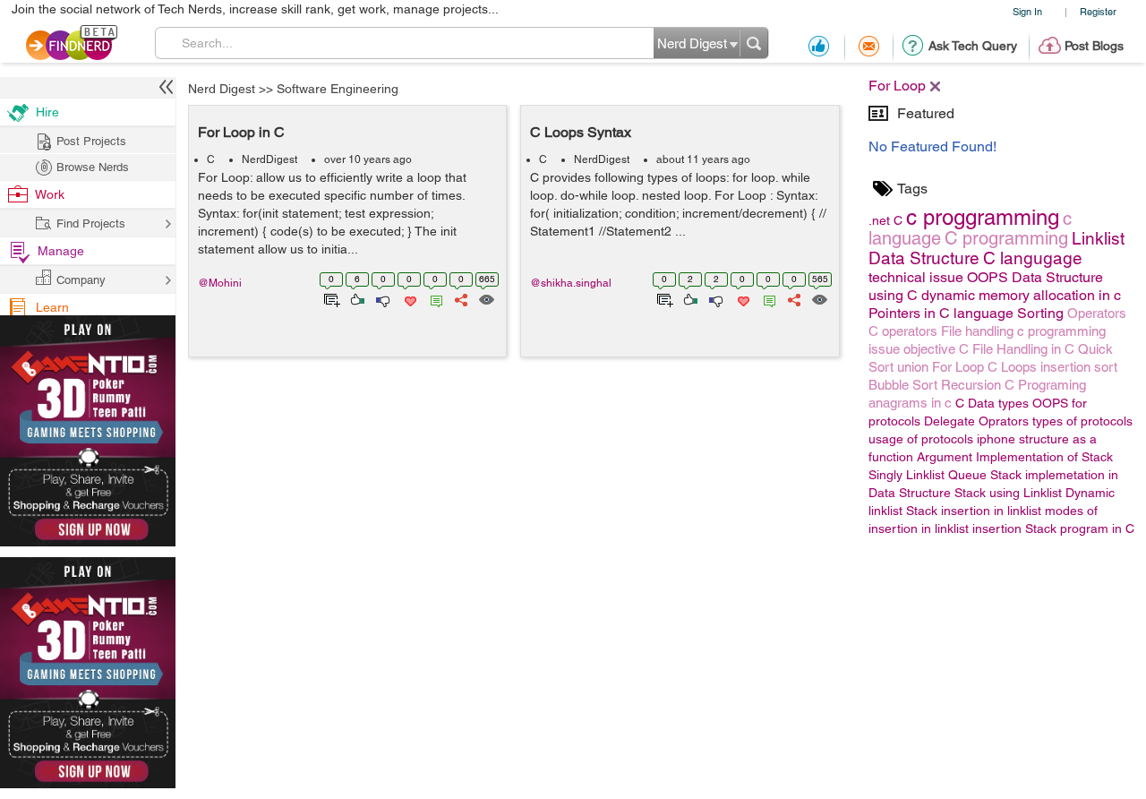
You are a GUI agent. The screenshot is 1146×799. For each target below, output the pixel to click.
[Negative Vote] (382, 298)
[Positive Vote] (356, 298)
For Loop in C (241, 132)
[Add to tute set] (330, 298)
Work (49, 194)
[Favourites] (408, 298)
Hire (47, 112)
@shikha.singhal (570, 283)
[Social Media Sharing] (460, 298)
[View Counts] (486, 298)
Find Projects (90, 223)
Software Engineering (337, 89)
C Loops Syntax (580, 132)
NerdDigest (269, 159)
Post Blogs (1094, 46)
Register (1098, 11)
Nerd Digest (221, 89)
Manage (61, 251)
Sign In (1027, 11)
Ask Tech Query (972, 46)
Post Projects (91, 141)
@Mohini (220, 283)
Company (81, 280)
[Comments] (433, 298)
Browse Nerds (92, 167)
